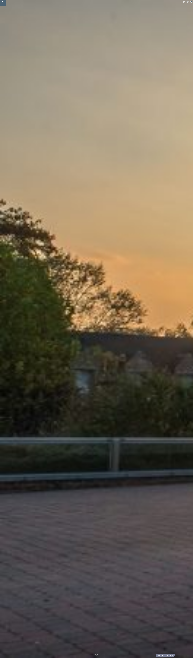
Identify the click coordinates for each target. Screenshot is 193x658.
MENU (3, 4)
